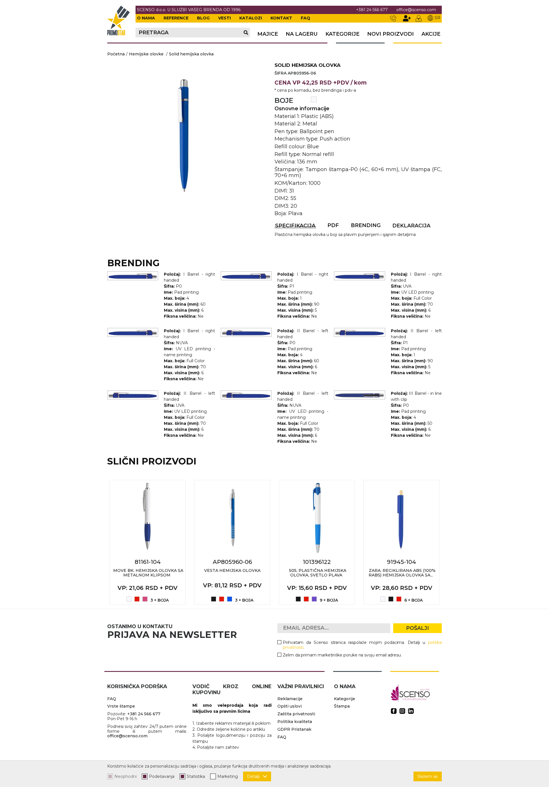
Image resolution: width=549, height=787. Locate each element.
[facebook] (394, 711)
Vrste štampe (121, 706)
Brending (366, 225)
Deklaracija (411, 226)
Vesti (224, 18)
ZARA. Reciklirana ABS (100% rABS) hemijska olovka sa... (402, 573)
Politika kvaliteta (294, 721)
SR (437, 17)
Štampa (342, 706)
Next (448, 542)
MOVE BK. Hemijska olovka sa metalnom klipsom (148, 573)
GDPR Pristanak (294, 729)
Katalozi (250, 18)
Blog (203, 18)
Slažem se (427, 776)
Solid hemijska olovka (191, 54)
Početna (116, 54)
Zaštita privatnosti (296, 713)
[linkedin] (411, 711)
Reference (176, 18)
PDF (333, 225)
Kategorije (342, 34)
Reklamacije (290, 698)
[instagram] (402, 711)
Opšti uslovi (289, 706)
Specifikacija (295, 226)
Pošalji (417, 628)
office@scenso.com (416, 9)
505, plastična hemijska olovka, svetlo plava (317, 573)
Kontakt (281, 18)
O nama (146, 18)
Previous (101, 542)
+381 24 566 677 (372, 9)
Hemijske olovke (146, 54)
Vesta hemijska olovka (232, 570)
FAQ (305, 18)
